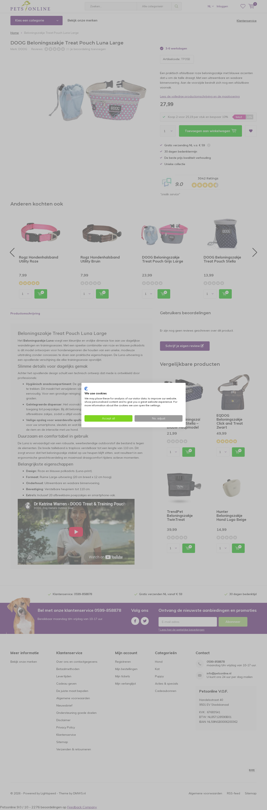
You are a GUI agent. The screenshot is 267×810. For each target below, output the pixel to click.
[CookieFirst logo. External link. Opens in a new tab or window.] (86, 389)
